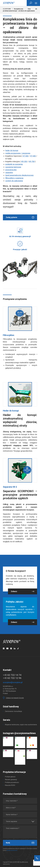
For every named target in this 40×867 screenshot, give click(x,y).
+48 (12, 675)
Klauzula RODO (10, 785)
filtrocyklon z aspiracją (14, 178)
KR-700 (32, 161)
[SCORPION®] (9, 3)
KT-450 (33, 156)
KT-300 (25, 156)
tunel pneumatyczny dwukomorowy (19, 175)
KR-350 (24, 161)
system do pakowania (14, 181)
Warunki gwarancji (11, 779)
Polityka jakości (10, 777)
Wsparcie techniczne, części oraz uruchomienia (21, 725)
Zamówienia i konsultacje (13, 711)
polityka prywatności (12, 850)
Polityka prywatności (12, 782)
